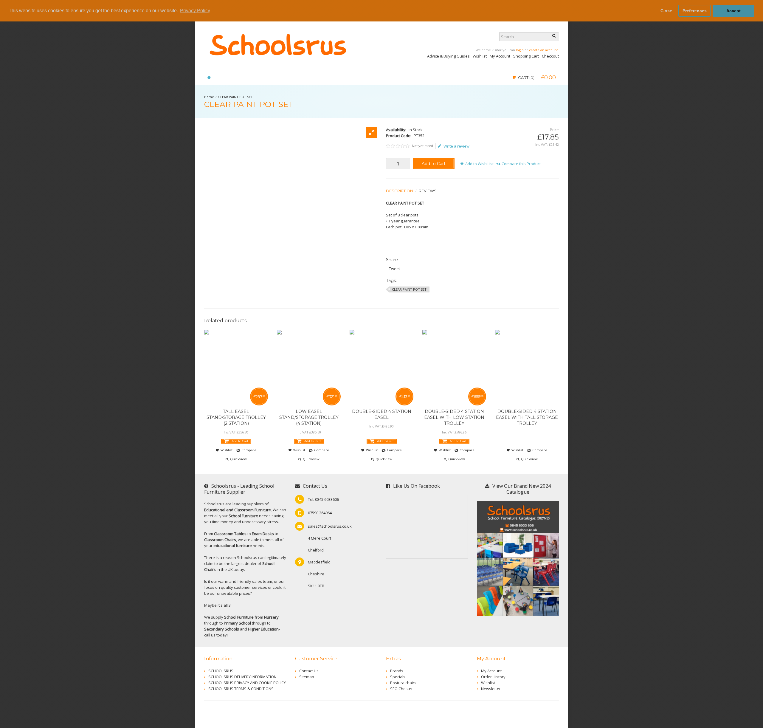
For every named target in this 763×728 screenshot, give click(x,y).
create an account (543, 50)
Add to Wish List (479, 163)
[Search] (554, 36)
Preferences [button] (695, 10)
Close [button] (666, 10)
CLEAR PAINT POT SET (235, 97)
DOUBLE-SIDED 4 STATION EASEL (381, 414)
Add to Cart (434, 163)
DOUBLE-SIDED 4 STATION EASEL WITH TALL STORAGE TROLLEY (527, 417)
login (520, 50)
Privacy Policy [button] (195, 10)
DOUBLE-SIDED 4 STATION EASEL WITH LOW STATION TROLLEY (454, 417)
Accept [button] (733, 10)
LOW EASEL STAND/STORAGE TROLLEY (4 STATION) (309, 417)
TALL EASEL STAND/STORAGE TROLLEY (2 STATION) (236, 417)
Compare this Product (521, 163)
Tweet (394, 268)
